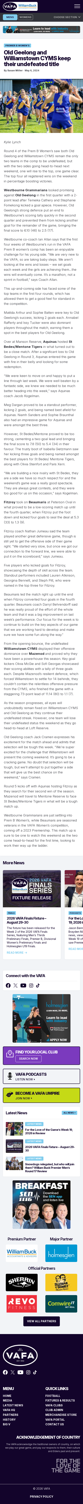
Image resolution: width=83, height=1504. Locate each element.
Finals (11, 913)
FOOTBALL (52, 1395)
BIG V (6, 1424)
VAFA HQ (9, 1410)
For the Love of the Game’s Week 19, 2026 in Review (49, 1131)
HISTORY (9, 1419)
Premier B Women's (17, 45)
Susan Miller (15, 70)
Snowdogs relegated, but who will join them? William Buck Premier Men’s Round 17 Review (49, 1167)
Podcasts (75, 913)
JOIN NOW (22, 1098)
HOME (7, 1395)
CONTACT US (54, 1424)
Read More (15, 952)
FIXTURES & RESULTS (60, 1400)
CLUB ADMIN (54, 1410)
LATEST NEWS (13, 1405)
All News (69, 1113)
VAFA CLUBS (54, 1405)
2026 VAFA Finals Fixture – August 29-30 (26, 920)
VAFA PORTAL (55, 1419)
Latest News (34, 1124)
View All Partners (41, 1321)
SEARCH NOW (28, 1058)
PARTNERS (10, 1414)
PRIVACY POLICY (41, 1496)
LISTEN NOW (24, 1079)
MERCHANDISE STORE (61, 1414)
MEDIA (7, 1400)
